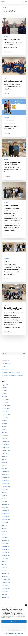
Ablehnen (14, 626)
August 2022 (5, 522)
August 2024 (5, 453)
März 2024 (4, 468)
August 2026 (5, 385)
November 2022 (6, 513)
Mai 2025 (4, 426)
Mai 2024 (4, 462)
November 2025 (6, 409)
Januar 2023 (5, 507)
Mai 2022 (4, 531)
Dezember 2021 (6, 546)
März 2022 (4, 537)
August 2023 (5, 489)
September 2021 (6, 555)
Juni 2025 (4, 423)
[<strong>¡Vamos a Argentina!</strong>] (14, 210)
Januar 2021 (5, 576)
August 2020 (5, 591)
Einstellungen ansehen (14, 630)
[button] (26, 605)
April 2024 (4, 465)
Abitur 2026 (5, 369)
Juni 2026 (4, 391)
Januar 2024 (5, 474)
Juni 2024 (4, 459)
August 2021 (5, 558)
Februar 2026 (5, 400)
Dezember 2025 (6, 406)
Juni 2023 (4, 492)
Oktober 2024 (5, 447)
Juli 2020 (4, 594)
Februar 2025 (5, 435)
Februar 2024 (5, 471)
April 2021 (4, 570)
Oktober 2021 (5, 552)
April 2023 (4, 498)
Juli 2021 (4, 561)
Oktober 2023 (5, 483)
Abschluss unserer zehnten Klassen (11, 372)
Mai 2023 (4, 495)
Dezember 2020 (6, 579)
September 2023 (6, 486)
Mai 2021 (4, 567)
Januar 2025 (5, 438)
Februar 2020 (5, 597)
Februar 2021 (5, 573)
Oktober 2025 (5, 412)
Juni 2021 (4, 564)
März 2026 (4, 397)
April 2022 (4, 534)
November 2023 (6, 480)
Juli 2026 (4, 388)
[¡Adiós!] (14, 261)
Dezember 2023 (6, 477)
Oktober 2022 (5, 516)
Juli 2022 (4, 525)
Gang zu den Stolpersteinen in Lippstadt (12, 375)
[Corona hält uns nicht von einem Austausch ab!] (14, 309)
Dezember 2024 (6, 441)
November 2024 (6, 444)
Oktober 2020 (5, 585)
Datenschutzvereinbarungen (11, 633)
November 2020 (6, 582)
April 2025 (4, 429)
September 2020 (6, 588)
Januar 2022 (5, 543)
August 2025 (5, 418)
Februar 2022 (5, 540)
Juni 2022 (4, 528)
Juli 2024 (4, 456)
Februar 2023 (5, 504)
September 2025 (6, 415)
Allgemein (6, 36)
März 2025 (4, 432)
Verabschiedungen (6, 363)
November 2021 (6, 549)
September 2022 (6, 519)
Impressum (20, 633)
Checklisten (5, 366)
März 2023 (4, 501)
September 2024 (6, 450)
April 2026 (4, 394)
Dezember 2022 (6, 510)
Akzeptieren (14, 621)
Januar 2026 (5, 403)
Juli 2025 (4, 421)
